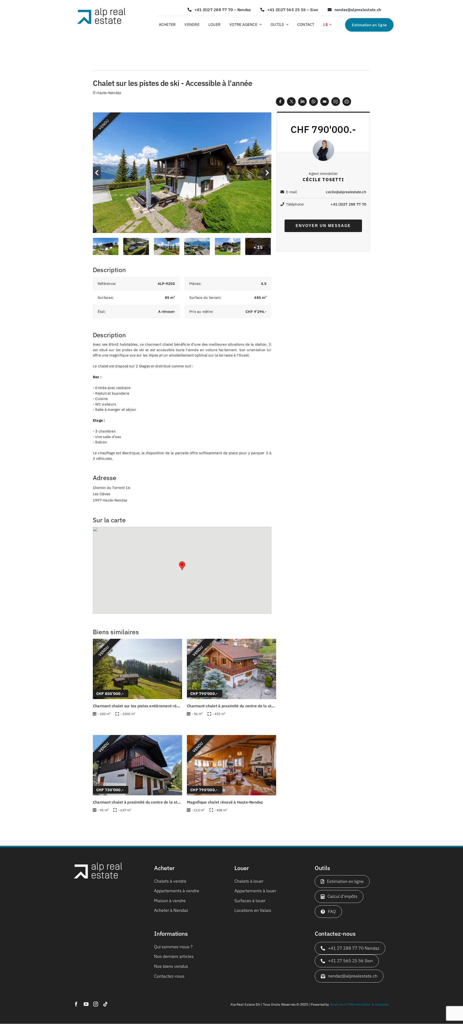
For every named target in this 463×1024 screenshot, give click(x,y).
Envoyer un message (323, 226)
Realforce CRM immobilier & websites (359, 1004)
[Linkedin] (302, 101)
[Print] (346, 101)
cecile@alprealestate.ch (346, 192)
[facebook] (76, 1004)
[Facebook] (280, 101)
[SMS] (335, 101)
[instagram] (95, 1004)
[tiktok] (105, 1004)
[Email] (324, 101)
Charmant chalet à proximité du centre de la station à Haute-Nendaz (249, 705)
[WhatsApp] (313, 101)
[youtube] (86, 1004)
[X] (291, 101)
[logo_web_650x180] (101, 9)
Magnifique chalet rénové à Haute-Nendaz (225, 802)
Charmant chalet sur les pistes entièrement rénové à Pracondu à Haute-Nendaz (165, 705)
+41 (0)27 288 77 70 (348, 204)
